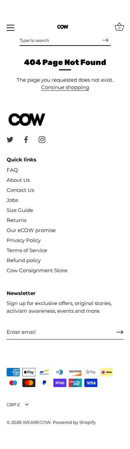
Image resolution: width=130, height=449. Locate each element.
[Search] (105, 40)
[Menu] (10, 27)
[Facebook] (26, 139)
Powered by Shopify (74, 422)
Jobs (12, 200)
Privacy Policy (24, 240)
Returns (16, 220)
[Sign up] (120, 332)
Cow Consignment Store (37, 270)
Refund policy (24, 260)
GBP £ (13, 404)
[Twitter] (10, 139)
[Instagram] (42, 139)
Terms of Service (27, 250)
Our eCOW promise (31, 230)
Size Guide (20, 210)
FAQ (12, 170)
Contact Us (20, 190)
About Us (18, 180)
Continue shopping (65, 87)
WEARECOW (37, 422)
